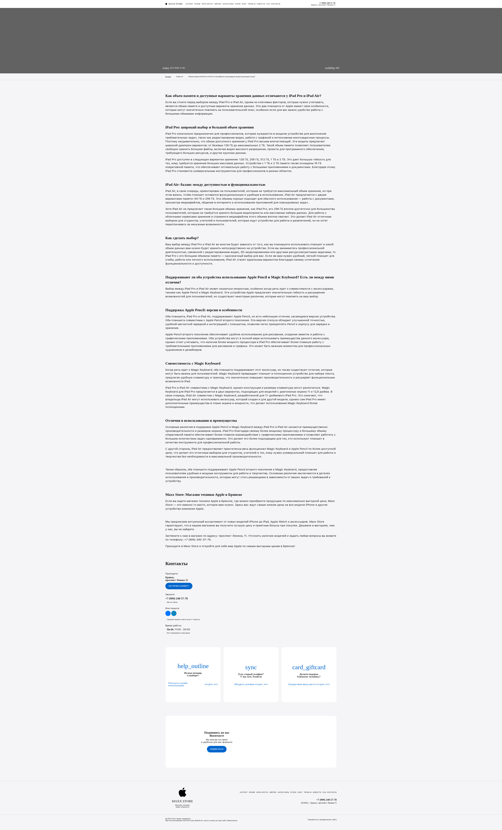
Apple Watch (207, 4)
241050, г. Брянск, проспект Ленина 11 (319, 803)
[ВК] (168, 613)
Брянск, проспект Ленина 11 (323, 5)
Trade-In (251, 4)
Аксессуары (228, 4)
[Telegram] (173, 613)
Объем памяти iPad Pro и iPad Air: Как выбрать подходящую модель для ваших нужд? (221, 77)
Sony (244, 4)
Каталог (189, 4)
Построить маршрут (179, 586)
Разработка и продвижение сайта (322, 820)
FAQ (268, 4)
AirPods (217, 4)
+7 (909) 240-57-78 (327, 3)
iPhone (197, 4)
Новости (261, 4)
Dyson (238, 4)
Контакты (275, 4)
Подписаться (216, 749)
